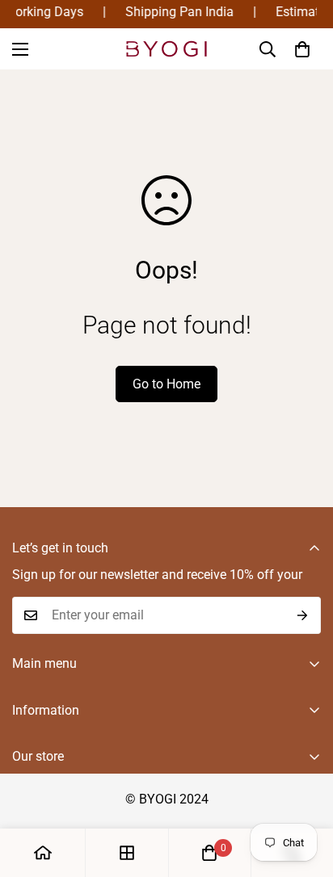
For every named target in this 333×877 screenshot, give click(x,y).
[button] (302, 49)
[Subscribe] (303, 615)
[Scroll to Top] (304, 791)
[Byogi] (166, 48)
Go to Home (166, 384)
